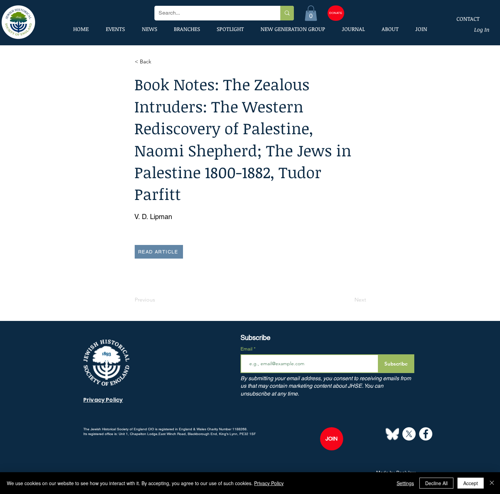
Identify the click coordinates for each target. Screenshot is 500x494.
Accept (470, 483)
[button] (310, 13)
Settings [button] (405, 483)
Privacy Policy (269, 483)
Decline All (436, 483)
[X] (409, 434)
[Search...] (287, 13)
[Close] (492, 483)
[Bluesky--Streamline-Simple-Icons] (392, 434)
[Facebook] (425, 434)
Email (247, 348)
